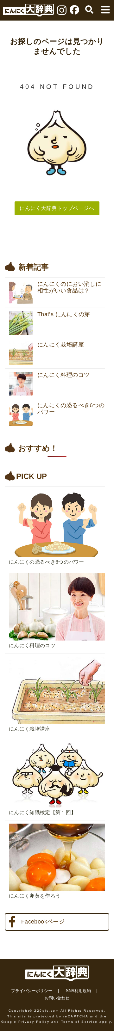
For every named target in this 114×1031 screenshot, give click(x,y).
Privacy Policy (33, 1021)
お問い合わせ (57, 998)
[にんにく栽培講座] (57, 655)
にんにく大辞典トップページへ (57, 208)
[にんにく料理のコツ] (57, 571)
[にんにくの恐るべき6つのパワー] (57, 488)
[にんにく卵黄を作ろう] (57, 822)
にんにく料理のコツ (32, 645)
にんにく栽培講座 (29, 729)
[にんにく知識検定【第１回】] (57, 738)
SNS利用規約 (78, 990)
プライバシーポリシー (31, 990)
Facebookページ (43, 921)
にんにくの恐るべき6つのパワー (46, 562)
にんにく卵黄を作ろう (34, 896)
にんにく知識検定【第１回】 (42, 812)
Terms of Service (79, 1021)
